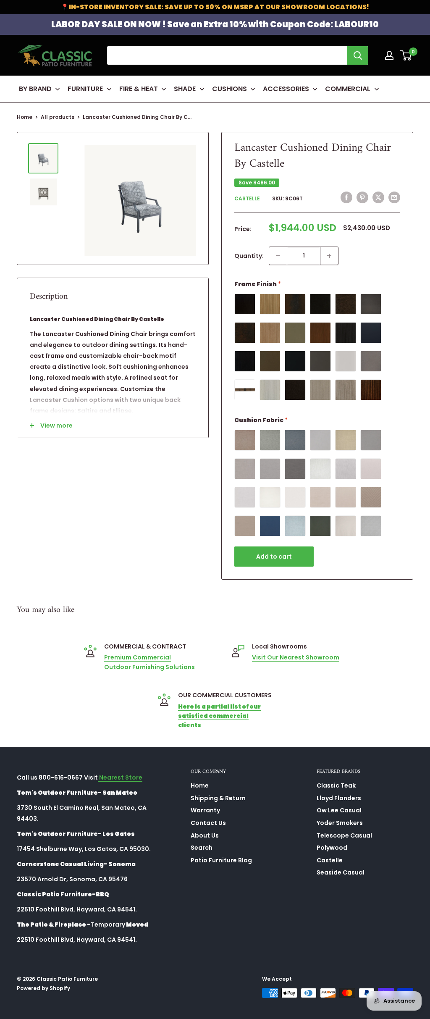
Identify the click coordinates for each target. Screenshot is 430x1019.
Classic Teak (336, 785)
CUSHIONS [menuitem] (229, 89)
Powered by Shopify (43, 988)
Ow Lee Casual (339, 810)
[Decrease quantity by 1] (278, 256)
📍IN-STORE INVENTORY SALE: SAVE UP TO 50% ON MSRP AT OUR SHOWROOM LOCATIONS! (215, 7)
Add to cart (274, 556)
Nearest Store (120, 777)
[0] (406, 55)
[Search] (357, 55)
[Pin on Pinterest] (362, 197)
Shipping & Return (218, 798)
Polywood (332, 847)
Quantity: (249, 256)
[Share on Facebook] (346, 197)
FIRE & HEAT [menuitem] (138, 89)
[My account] (389, 55)
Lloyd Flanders (339, 798)
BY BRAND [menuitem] (35, 89)
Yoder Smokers (340, 823)
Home (24, 117)
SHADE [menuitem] (185, 89)
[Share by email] (394, 197)
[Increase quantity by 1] (329, 256)
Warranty (205, 810)
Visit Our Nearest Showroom (295, 657)
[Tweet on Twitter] (378, 197)
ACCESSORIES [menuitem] (286, 89)
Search (201, 847)
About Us (205, 835)
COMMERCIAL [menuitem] (347, 89)
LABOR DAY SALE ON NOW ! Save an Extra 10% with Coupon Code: (215, 24)
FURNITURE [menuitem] (85, 89)
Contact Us (208, 823)
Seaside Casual (340, 872)
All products (57, 117)
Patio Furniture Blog (221, 860)
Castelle (247, 198)
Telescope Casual (344, 835)
